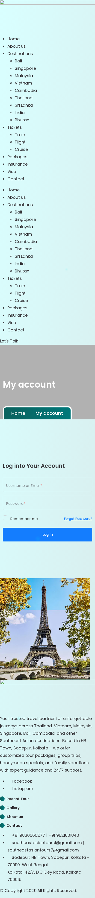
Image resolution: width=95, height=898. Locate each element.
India (20, 112)
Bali (18, 61)
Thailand (24, 98)
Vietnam (23, 83)
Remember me (23, 518)
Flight (20, 142)
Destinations (20, 53)
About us (16, 46)
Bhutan (22, 120)
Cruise (21, 149)
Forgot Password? (78, 518)
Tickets (14, 127)
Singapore (25, 68)
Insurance (17, 164)
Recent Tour (17, 798)
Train (20, 134)
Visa (11, 171)
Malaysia (24, 76)
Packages (17, 157)
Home (13, 39)
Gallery (13, 807)
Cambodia (26, 90)
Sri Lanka (24, 105)
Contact (15, 179)
